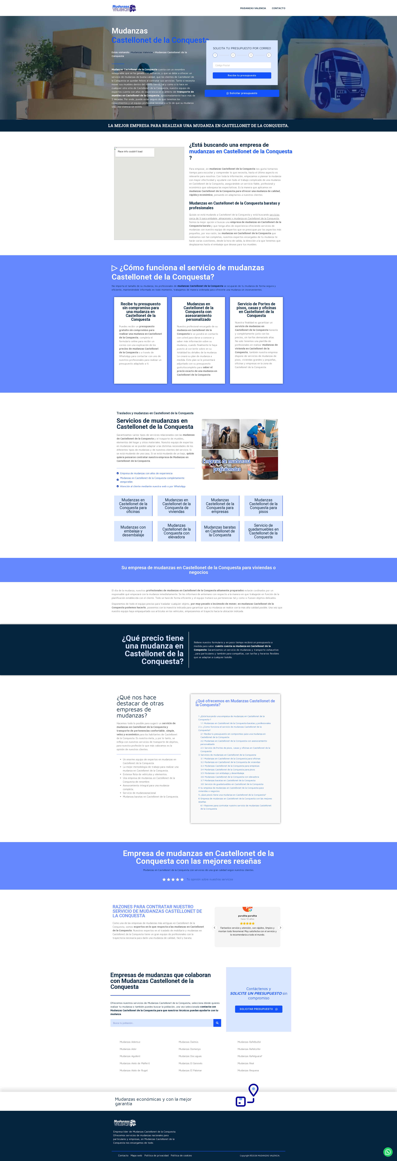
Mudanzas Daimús (188, 1041)
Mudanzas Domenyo (190, 1049)
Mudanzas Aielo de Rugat (134, 1070)
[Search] (217, 1023)
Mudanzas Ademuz (130, 1041)
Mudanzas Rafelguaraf (250, 1056)
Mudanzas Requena (248, 1070)
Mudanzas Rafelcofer (249, 1049)
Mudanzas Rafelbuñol (249, 1041)
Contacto (278, 8)
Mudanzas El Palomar (190, 1070)
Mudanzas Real (246, 1063)
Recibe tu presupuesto (242, 75)
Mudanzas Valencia (253, 8)
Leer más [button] (247, 942)
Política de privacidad (156, 1155)
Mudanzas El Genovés (190, 1063)
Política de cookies (181, 1155)
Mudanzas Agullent (130, 1056)
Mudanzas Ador (128, 1049)
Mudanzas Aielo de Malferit (135, 1063)
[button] (214, 927)
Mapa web (136, 1155)
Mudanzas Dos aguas (190, 1056)
